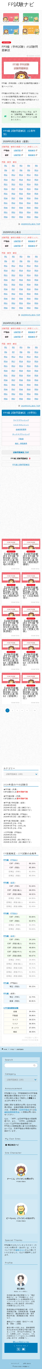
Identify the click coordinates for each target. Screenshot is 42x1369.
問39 (28, 198)
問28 (21, 189)
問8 (21, 170)
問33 (21, 194)
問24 (28, 184)
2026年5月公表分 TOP (30, 224)
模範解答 (31, 150)
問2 (13, 166)
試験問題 (17, 150)
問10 (36, 170)
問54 (28, 212)
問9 (28, 170)
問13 (21, 175)
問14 (28, 175)
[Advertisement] (21, 484)
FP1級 (6, 983)
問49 (28, 208)
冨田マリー (20, 1250)
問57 (13, 217)
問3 (21, 166)
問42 (13, 203)
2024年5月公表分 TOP (30, 406)
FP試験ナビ (21, 4)
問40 (36, 198)
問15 (36, 175)
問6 (5, 170)
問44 (28, 203)
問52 (13, 212)
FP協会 (14, 860)
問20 (36, 180)
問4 (28, 166)
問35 (36, 194)
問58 (21, 217)
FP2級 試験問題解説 (21, 465)
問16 (5, 180)
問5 (36, 166)
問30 (36, 189)
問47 (13, 208)
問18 (21, 180)
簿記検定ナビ (13, 1145)
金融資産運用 (21, 429)
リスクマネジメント (21, 425)
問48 (21, 208)
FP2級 (6, 913)
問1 (5, 166)
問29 (28, 189)
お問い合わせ (27, 1363)
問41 (5, 203)
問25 (36, 184)
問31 (5, 194)
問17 (13, 180)
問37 (13, 198)
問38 (21, 198)
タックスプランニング (21, 434)
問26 (5, 189)
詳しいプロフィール (21, 1342)
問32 (13, 194)
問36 (5, 198)
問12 (13, 175)
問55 (36, 212)
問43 (21, 203)
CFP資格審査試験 (11, 1008)
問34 (28, 194)
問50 (36, 208)
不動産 (21, 439)
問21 (5, 184)
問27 (13, 189)
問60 (36, 217)
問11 (5, 175)
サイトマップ (15, 1363)
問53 (21, 212)
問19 (28, 180)
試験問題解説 (6, 42)
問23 (21, 184)
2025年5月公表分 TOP (30, 315)
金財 (12, 883)
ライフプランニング (21, 420)
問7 (13, 170)
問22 (13, 184)
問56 (5, 217)
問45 (36, 203)
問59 (28, 217)
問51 (5, 212)
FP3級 (6, 860)
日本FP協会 (24, 1110)
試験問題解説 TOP (21, 452)
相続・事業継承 (21, 443)
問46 (5, 208)
